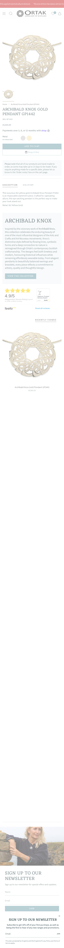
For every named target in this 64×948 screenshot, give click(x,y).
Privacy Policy (46, 941)
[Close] (59, 916)
